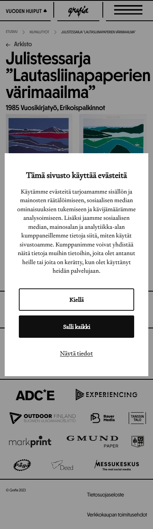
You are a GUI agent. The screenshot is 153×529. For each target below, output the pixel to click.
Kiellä (76, 299)
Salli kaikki (76, 326)
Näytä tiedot (76, 353)
